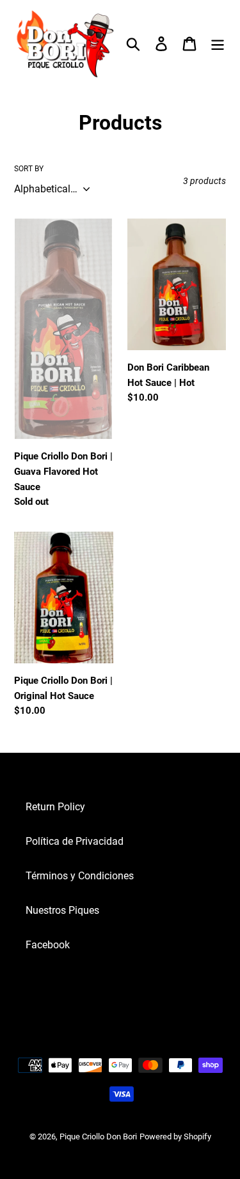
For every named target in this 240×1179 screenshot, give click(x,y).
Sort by (29, 168)
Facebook (48, 945)
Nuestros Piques (62, 910)
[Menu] (218, 43)
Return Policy (55, 807)
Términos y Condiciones (80, 876)
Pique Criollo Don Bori (98, 1136)
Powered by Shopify (175, 1136)
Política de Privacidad (75, 841)
